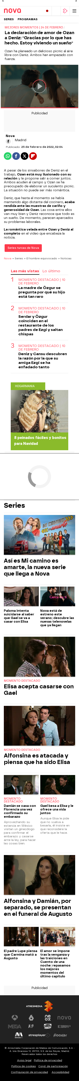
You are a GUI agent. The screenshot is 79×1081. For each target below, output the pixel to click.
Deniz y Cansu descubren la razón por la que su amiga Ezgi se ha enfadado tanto (42, 360)
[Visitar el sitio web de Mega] (14, 1026)
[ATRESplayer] (65, 11)
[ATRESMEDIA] (39, 1006)
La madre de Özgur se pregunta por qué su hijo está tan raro (41, 292)
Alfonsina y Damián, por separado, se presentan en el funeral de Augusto (38, 907)
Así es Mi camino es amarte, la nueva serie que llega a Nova (35, 567)
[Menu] (74, 11)
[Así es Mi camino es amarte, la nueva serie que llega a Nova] (39, 535)
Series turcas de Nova (23, 248)
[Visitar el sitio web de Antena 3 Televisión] (14, 1018)
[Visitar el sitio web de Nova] (64, 1018)
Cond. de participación (53, 1066)
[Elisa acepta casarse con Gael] (39, 657)
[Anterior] (3, 1)
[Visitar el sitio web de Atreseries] (31, 1026)
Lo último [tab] (51, 271)
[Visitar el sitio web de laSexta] (31, 1018)
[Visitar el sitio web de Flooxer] (60, 1035)
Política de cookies (23, 1066)
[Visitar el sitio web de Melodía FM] (19, 1035)
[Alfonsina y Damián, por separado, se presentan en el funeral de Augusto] (39, 875)
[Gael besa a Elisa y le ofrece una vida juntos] (57, 785)
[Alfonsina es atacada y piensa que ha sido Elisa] (39, 726)
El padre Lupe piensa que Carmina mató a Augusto (20, 954)
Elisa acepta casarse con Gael (39, 689)
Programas (28, 19)
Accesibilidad (60, 1072)
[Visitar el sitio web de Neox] (47, 1018)
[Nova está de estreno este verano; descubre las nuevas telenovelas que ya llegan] (57, 597)
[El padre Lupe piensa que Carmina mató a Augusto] (21, 937)
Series (9, 19)
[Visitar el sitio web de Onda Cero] (47, 1026)
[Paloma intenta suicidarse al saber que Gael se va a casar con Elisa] (21, 597)
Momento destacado (22, 680)
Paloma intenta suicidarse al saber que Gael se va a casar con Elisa (19, 616)
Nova (7, 258)
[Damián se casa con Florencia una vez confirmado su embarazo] (21, 785)
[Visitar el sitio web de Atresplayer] (39, 1035)
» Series (17, 258)
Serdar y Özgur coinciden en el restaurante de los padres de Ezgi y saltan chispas (40, 325)
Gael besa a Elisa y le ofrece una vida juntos (56, 809)
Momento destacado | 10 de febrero (41, 281)
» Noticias (65, 258)
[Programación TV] (56, 11)
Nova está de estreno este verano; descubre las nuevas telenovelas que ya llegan (57, 618)
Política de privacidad (48, 1060)
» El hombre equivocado (40, 258)
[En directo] (47, 11)
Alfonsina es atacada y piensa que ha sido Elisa (37, 758)
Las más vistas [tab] (25, 271)
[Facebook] (8, 141)
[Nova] (20, 11)
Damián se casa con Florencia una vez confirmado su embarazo (20, 811)
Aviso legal (24, 1060)
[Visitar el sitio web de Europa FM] (64, 1026)
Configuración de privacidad (29, 1072)
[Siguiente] (76, 1)
